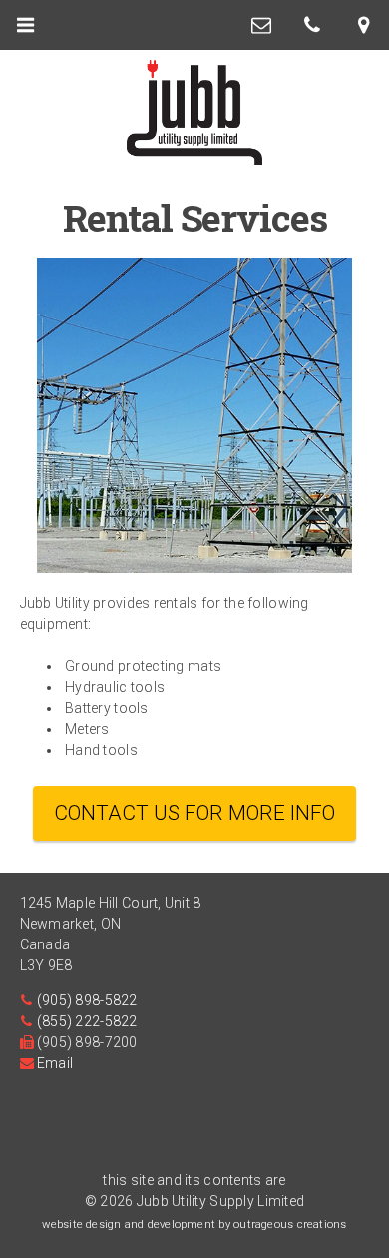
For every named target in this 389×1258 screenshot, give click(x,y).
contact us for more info (194, 813)
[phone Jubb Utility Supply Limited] (312, 25)
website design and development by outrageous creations (194, 1224)
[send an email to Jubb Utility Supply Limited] (261, 25)
